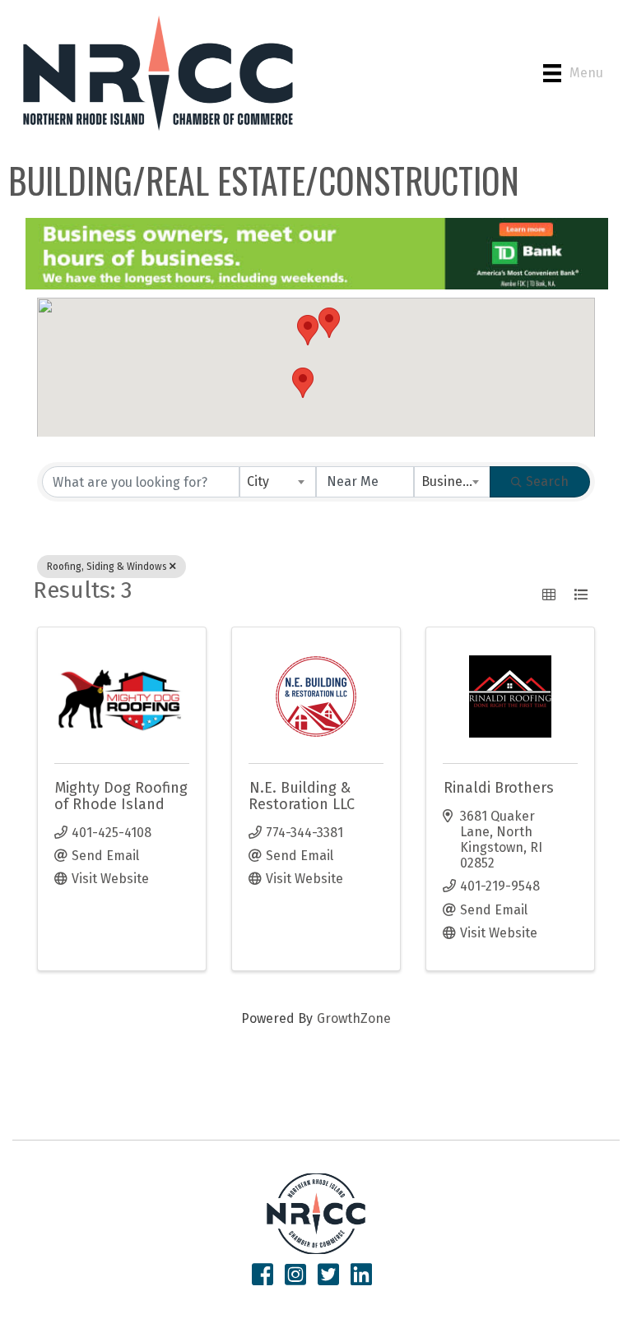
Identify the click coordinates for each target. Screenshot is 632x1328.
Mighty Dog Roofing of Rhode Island (121, 796)
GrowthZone (354, 1018)
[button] (307, 330)
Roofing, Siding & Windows (107, 566)
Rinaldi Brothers (499, 788)
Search (547, 481)
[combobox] (277, 481)
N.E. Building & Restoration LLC (302, 796)
